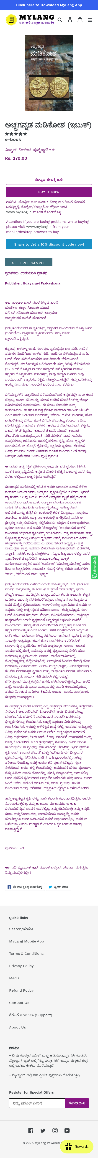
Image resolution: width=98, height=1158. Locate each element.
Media (14, 978)
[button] (16, 134)
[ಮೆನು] (90, 20)
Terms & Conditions (26, 953)
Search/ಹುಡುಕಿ (21, 929)
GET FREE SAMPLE (29, 263)
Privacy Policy (21, 966)
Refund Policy (21, 990)
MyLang (40, 1143)
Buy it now (49, 192)
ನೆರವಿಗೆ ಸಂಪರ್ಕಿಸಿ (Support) (30, 1015)
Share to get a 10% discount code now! (49, 244)
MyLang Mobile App (26, 941)
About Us (17, 1027)
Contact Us (19, 1003)
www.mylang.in (18, 212)
